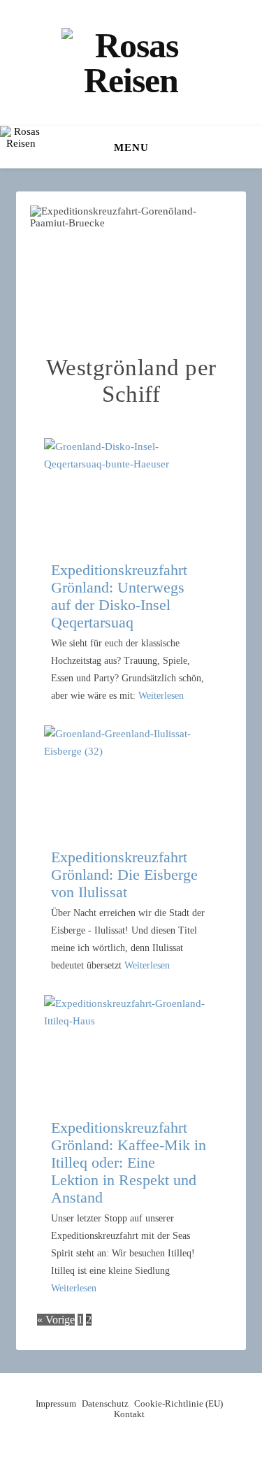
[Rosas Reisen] (131, 63)
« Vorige (56, 1320)
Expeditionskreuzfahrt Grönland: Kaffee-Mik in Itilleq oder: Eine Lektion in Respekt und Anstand (128, 1162)
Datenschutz (105, 1403)
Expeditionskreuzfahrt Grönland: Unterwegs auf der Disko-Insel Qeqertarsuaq (119, 596)
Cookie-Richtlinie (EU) (178, 1403)
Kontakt (129, 1414)
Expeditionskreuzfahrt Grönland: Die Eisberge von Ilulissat (124, 874)
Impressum (56, 1403)
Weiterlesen (161, 695)
